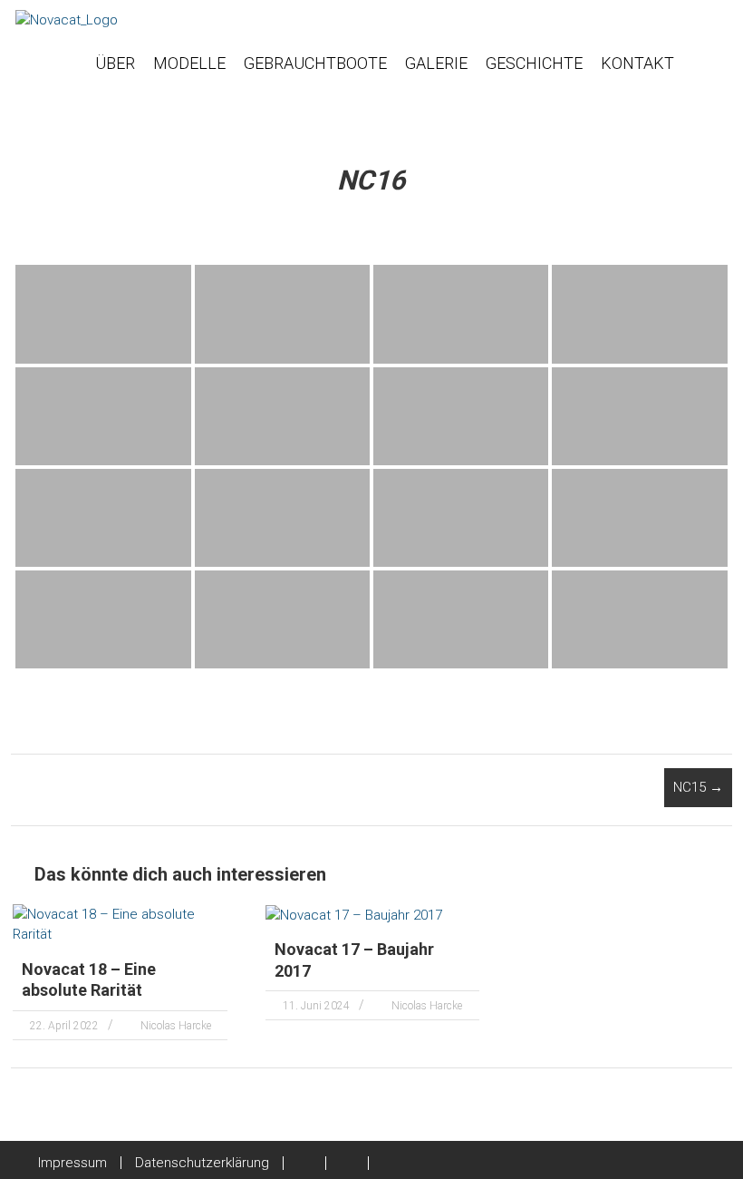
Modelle (189, 63)
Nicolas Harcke (175, 1025)
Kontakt (637, 63)
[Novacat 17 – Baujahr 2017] (353, 914)
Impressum (72, 1163)
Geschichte (534, 63)
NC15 (698, 787)
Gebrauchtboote (315, 63)
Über (115, 63)
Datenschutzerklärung (202, 1163)
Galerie (436, 63)
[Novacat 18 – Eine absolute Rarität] (120, 923)
